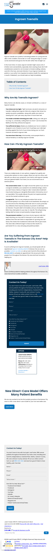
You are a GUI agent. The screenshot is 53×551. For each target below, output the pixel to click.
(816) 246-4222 (19, 461)
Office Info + (36, 524)
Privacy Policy (15, 541)
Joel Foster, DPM (44, 266)
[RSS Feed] (29, 530)
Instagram (13, 325)
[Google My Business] (20, 530)
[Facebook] (5, 530)
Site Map (7, 550)
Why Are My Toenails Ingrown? (18, 86)
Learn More (9, 407)
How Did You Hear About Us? (18, 319)
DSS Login (13, 550)
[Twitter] (6, 530)
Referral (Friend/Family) (17, 334)
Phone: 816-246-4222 (26, 524)
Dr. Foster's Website (16, 332)
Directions (21, 372)
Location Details (22, 370)
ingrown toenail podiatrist (20, 249)
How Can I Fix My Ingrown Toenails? (20, 88)
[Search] (46, 532)
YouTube (13, 327)
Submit (26, 343)
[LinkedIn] (8, 530)
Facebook (13, 323)
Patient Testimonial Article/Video (20, 338)
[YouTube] (9, 530)
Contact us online (15, 251)
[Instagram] (11, 530)
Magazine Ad (14, 336)
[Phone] (43, 4)
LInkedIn (12, 330)
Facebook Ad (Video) (16, 321)
